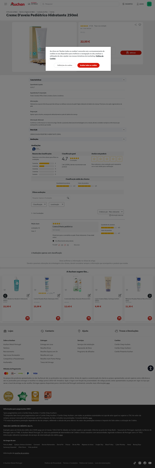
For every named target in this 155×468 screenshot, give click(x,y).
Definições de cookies (64, 65)
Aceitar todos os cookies (88, 65)
